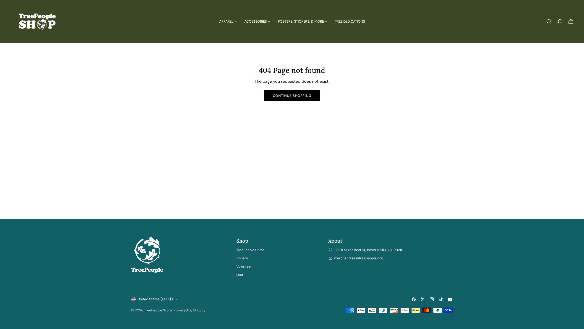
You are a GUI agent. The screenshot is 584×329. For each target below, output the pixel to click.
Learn (240, 274)
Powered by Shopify (189, 310)
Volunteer (244, 266)
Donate (242, 258)
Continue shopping (292, 95)
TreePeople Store (158, 310)
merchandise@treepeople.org (358, 258)
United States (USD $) (155, 299)
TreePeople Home (250, 250)
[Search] (548, 21)
